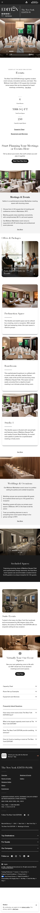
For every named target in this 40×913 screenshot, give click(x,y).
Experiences (5, 789)
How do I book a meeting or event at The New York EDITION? (18, 740)
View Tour (20, 674)
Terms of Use (23, 872)
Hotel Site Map (31, 878)
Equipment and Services (19, 134)
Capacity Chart (19, 129)
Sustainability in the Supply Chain (10, 878)
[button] (26, 2)
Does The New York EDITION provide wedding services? (18, 731)
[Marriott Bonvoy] (34, 2)
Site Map (23, 878)
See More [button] (28, 87)
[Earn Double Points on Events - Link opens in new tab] (20, 259)
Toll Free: (10, 805)
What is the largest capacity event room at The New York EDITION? (18, 723)
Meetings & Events (25, 775)
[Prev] (10, 550)
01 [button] (18, 552)
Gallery (31, 54)
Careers (16, 872)
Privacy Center (22, 874)
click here (15, 909)
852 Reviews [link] (8, 16)
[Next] (30, 550)
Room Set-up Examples (11, 691)
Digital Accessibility (23, 876)
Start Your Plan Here (20, 161)
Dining (3, 785)
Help (2, 880)
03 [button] (21, 552)
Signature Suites (6, 782)
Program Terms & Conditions (8, 874)
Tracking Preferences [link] (6, 872)
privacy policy (26, 907)
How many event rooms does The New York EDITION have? (17, 714)
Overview (4, 775)
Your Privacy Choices (10, 876)
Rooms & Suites (6, 778)
